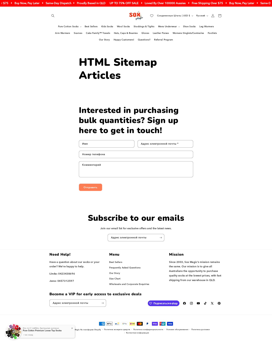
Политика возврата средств (117, 329)
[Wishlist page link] (151, 15)
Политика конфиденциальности (148, 329)
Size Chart (115, 278)
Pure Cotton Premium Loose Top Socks (42, 330)
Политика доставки (200, 329)
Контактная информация (137, 333)
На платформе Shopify (90, 330)
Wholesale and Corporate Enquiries (129, 284)
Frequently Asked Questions (125, 267)
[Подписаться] (160, 237)
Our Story (114, 273)
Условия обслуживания (177, 329)
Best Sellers (115, 262)
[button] (52, 15)
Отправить (90, 187)
